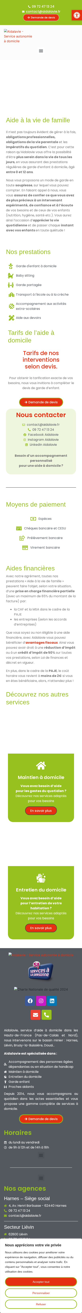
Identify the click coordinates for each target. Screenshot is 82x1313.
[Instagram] (41, 1001)
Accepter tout (41, 1281)
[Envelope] (36, 1015)
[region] (41, 1276)
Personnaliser (41, 1293)
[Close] (77, 1242)
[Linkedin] (52, 1001)
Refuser (41, 1304)
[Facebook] (30, 1001)
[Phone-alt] (47, 1015)
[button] (41, 50)
